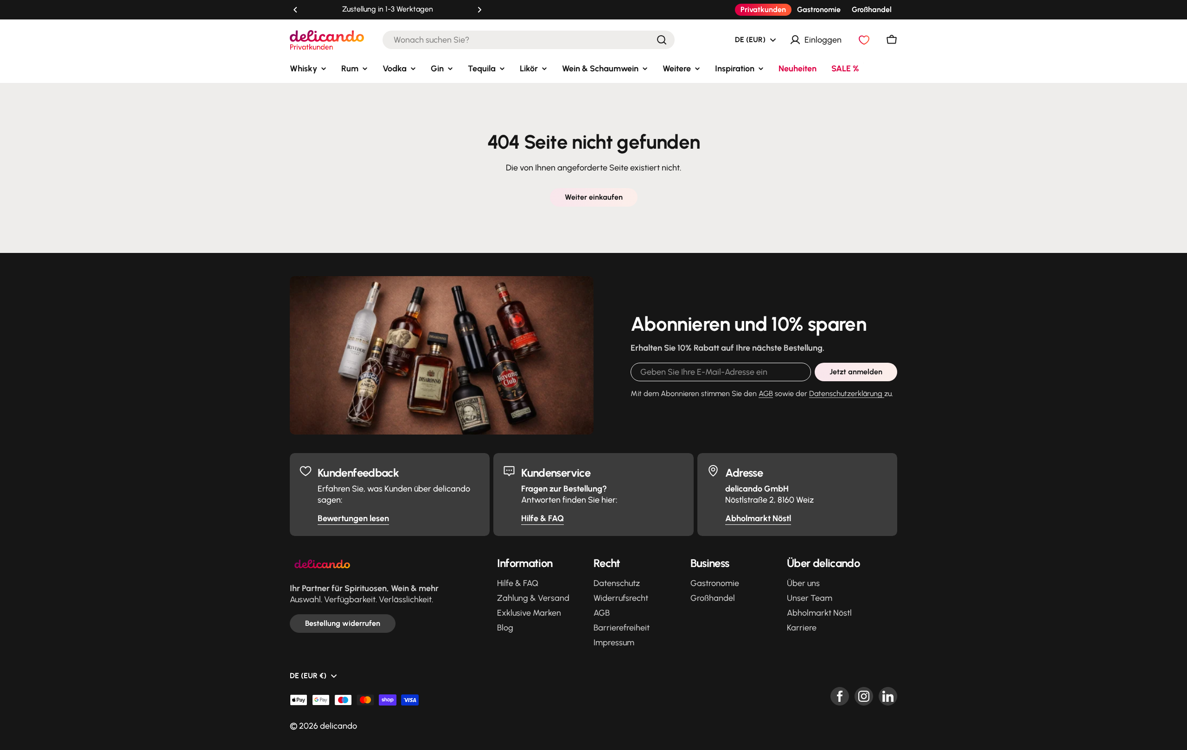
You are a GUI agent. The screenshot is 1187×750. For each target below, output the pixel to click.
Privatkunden (763, 9)
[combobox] (529, 40)
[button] (295, 9)
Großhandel (872, 9)
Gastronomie (819, 9)
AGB (766, 393)
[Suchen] (661, 39)
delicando (338, 726)
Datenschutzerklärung (846, 393)
